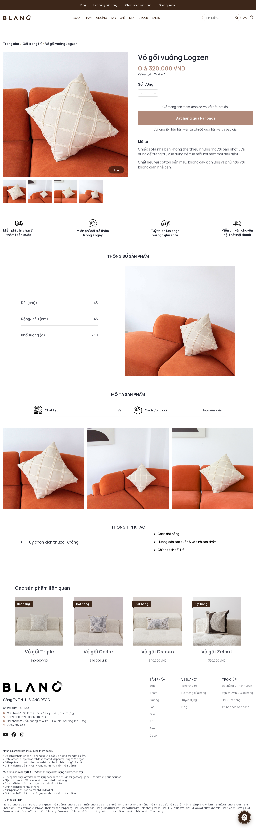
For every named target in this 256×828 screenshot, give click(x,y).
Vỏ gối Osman (157, 651)
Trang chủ (11, 44)
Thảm (88, 18)
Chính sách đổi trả (171, 550)
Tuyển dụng (189, 700)
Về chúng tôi (189, 685)
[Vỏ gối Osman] (157, 621)
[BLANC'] (17, 17)
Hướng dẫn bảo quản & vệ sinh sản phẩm (187, 542)
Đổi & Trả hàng (231, 700)
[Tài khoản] (245, 17)
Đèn (132, 18)
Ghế (122, 18)
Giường (101, 18)
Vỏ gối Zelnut (216, 651)
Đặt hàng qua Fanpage (196, 118)
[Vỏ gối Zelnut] (217, 621)
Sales (156, 18)
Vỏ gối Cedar (98, 651)
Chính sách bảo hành (138, 5)
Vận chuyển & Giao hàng (237, 693)
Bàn (113, 18)
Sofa (76, 18)
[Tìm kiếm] (236, 17)
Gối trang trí (32, 44)
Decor (143, 18)
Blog (83, 5)
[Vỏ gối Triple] (39, 621)
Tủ (151, 721)
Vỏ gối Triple (39, 651)
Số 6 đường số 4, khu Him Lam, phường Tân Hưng (54, 721)
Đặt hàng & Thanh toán (237, 685)
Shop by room (167, 5)
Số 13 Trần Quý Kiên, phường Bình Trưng (48, 713)
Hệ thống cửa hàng (105, 5)
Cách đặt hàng (168, 534)
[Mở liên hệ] (244, 817)
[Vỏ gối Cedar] (98, 621)
